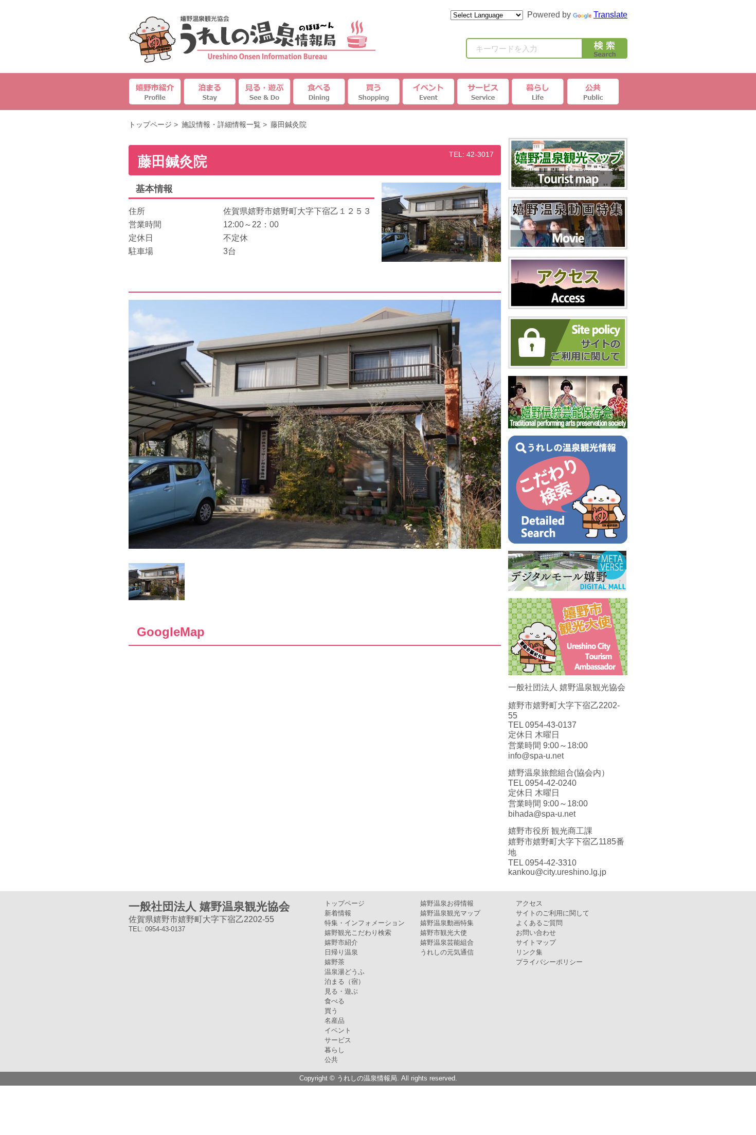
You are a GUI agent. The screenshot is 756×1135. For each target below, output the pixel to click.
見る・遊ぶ (341, 991)
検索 (604, 50)
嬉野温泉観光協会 (252, 39)
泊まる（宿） (345, 981)
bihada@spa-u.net (541, 813)
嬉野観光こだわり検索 (358, 932)
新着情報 (338, 913)
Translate (610, 14)
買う (331, 1011)
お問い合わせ (536, 932)
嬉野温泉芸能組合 (447, 942)
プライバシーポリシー (549, 962)
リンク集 (529, 952)
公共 (592, 91)
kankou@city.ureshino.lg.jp (557, 872)
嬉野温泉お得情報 (447, 903)
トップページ (150, 124)
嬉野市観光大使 (443, 932)
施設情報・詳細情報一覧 (221, 124)
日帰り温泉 (341, 952)
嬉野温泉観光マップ (450, 913)
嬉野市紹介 (156, 91)
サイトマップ (536, 942)
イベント (428, 91)
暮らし (537, 91)
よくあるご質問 (539, 923)
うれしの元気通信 (447, 952)
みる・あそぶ (265, 91)
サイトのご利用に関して (552, 913)
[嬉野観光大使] (567, 670)
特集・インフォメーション (365, 923)
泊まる (210, 91)
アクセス (529, 903)
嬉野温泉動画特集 (447, 923)
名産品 (335, 1020)
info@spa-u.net (536, 755)
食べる (335, 1001)
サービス (483, 91)
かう (374, 91)
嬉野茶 (335, 962)
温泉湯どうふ (345, 972)
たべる (319, 91)
